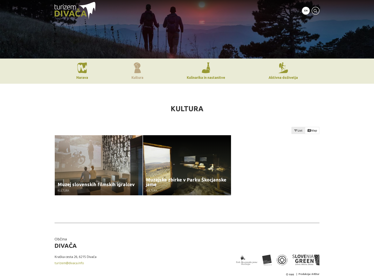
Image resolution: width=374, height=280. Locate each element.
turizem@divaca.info (69, 263)
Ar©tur (315, 274)
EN (306, 10)
